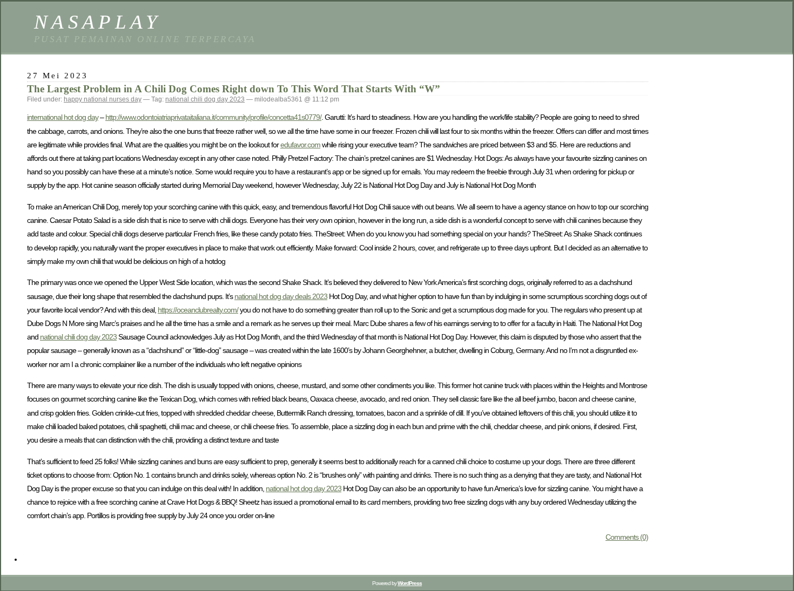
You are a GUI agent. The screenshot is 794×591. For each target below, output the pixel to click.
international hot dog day (62, 117)
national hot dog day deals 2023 (280, 296)
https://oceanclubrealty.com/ (198, 309)
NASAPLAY (97, 22)
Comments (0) (626, 537)
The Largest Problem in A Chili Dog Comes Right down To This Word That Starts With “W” (233, 88)
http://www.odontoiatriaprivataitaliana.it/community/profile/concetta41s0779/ (213, 117)
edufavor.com (300, 144)
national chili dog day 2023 (205, 99)
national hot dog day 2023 (303, 488)
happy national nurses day (103, 99)
